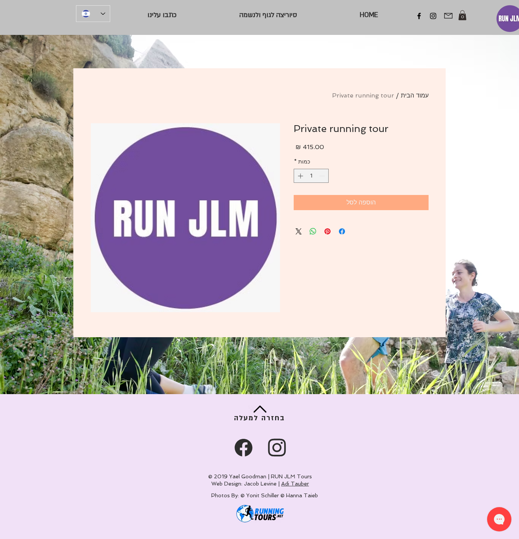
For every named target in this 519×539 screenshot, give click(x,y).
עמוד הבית (415, 95)
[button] (462, 15)
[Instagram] (433, 16)
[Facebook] (419, 16)
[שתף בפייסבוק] (342, 231)
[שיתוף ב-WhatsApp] (313, 231)
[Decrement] (323, 175)
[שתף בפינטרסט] (327, 231)
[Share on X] (298, 231)
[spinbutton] (311, 175)
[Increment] (299, 175)
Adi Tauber (295, 484)
